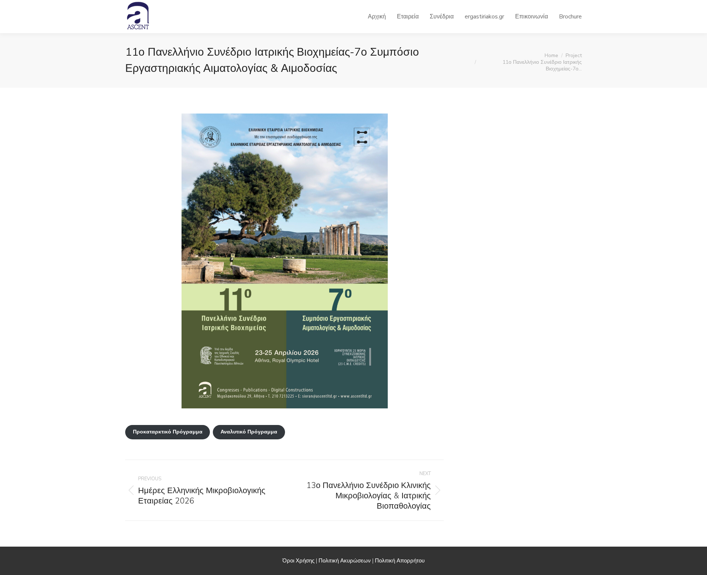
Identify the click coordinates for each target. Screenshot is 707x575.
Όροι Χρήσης (298, 560)
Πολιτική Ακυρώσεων (345, 560)
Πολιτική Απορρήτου (400, 560)
